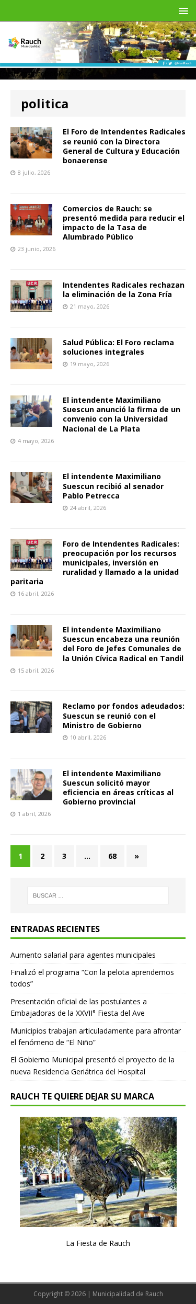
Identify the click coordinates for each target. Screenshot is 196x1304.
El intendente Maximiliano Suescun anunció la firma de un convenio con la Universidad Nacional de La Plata (121, 414)
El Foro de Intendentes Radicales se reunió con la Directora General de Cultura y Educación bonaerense (124, 146)
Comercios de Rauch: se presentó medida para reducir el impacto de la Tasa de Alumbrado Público (124, 222)
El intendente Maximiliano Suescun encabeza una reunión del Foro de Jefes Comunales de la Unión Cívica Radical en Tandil (123, 644)
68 (112, 856)
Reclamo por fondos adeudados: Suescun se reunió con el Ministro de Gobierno (124, 715)
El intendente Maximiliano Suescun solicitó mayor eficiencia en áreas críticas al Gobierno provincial (118, 787)
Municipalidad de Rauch (128, 1293)
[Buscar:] (98, 895)
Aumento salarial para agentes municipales (83, 955)
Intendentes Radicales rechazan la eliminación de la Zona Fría (124, 289)
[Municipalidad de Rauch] (98, 60)
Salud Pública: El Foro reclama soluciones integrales (118, 347)
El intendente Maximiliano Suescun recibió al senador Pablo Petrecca (113, 485)
